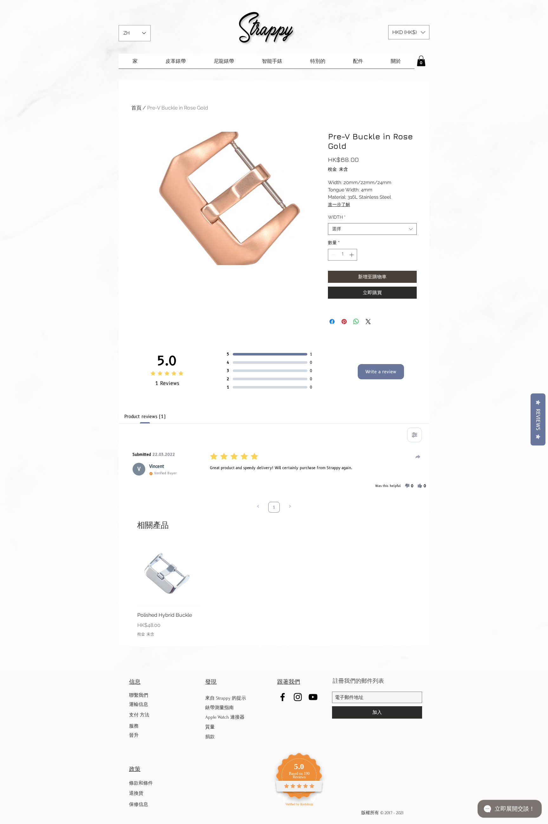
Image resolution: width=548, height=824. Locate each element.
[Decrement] (333, 254)
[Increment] (352, 254)
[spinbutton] (342, 254)
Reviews (538, 419)
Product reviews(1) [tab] (144, 416)
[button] (408, 32)
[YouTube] (313, 697)
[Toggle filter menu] (414, 435)
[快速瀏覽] (169, 573)
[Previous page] (258, 507)
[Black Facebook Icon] (282, 697)
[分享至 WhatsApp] (356, 321)
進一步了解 (339, 204)
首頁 (136, 108)
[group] (273, 589)
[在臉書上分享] (332, 321)
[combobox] (372, 229)
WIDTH (337, 217)
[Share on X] (368, 321)
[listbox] (408, 32)
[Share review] (418, 457)
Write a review (380, 372)
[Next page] (290, 507)
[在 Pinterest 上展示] (344, 321)
